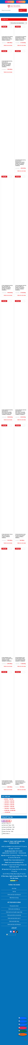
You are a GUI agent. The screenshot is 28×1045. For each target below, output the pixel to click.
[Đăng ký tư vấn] (22, 1027)
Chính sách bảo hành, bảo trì (14, 918)
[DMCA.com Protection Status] (14, 880)
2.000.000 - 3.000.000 (9, 803)
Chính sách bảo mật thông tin (14, 894)
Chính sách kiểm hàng (14, 921)
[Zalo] (20, 1018)
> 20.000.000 (7, 812)
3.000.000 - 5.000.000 (9, 804)
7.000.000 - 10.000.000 (9, 808)
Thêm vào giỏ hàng (8, 45)
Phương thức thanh (14, 906)
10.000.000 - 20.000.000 (9, 810)
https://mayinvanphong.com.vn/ (16, 860)
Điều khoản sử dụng (14, 897)
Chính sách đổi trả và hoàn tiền (14, 915)
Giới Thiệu (14, 888)
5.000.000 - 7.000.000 (9, 806)
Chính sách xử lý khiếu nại (14, 909)
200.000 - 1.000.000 (8, 799)
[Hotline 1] (20, 1031)
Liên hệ (14, 891)
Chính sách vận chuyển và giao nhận (14, 912)
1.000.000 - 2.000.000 (9, 801)
